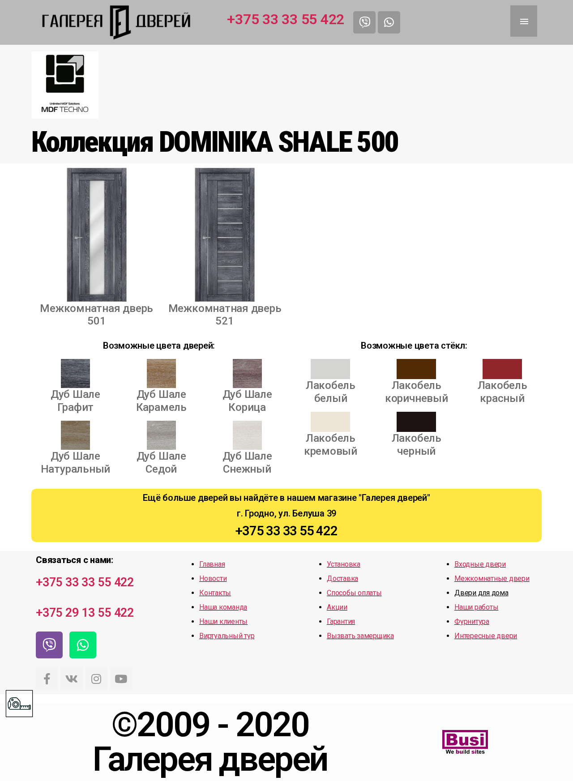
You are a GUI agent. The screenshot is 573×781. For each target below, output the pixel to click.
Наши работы (476, 607)
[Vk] (71, 678)
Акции (337, 607)
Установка (343, 564)
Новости (213, 578)
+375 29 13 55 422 (85, 613)
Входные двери (480, 564)
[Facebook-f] (47, 678)
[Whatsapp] (389, 22)
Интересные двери (485, 636)
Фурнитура (471, 621)
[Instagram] (96, 678)
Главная (212, 564)
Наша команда (223, 607)
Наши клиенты (223, 621)
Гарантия (341, 621)
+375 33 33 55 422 (285, 19)
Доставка (342, 578)
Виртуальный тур (226, 636)
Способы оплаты (354, 593)
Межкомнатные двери (492, 578)
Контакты (215, 593)
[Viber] (364, 22)
